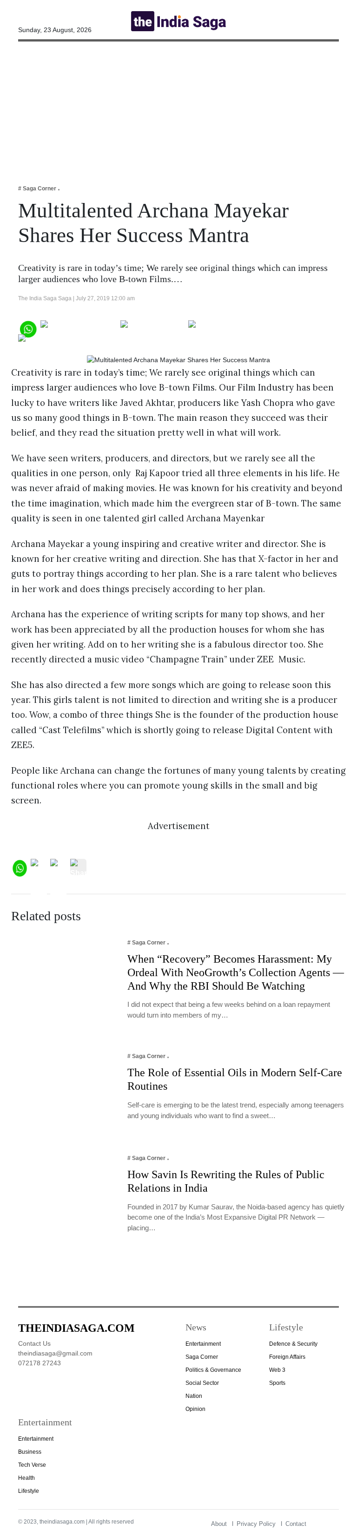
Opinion (195, 1409)
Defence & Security (293, 1344)
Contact (295, 1523)
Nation (193, 1396)
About (219, 1523)
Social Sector (202, 1383)
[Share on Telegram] (225, 328)
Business (29, 1452)
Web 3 (277, 1370)
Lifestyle (28, 1491)
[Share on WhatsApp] (27, 328)
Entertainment (203, 1344)
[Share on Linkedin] (54, 342)
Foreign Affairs (287, 1357)
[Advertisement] (178, 106)
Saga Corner (201, 1357)
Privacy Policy (256, 1523)
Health (26, 1478)
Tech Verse (32, 1465)
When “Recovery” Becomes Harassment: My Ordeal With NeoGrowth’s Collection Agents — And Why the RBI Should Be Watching (235, 972)
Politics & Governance (213, 1370)
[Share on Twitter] (152, 328)
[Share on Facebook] (78, 328)
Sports (277, 1383)
